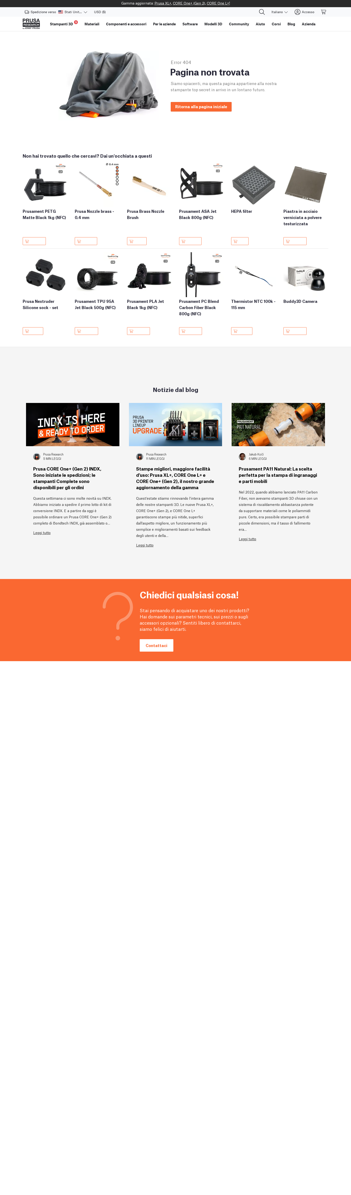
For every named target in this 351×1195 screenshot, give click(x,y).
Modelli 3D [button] (213, 24)
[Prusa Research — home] (31, 23)
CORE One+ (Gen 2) (189, 2)
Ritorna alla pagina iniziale (201, 106)
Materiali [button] (92, 24)
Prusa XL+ (162, 2)
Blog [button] (291, 24)
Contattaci (156, 645)
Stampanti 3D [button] (63, 23)
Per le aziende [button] (164, 24)
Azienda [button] (308, 24)
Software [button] (190, 24)
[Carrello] (324, 12)
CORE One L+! (218, 2)
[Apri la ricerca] (262, 12)
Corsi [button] (276, 24)
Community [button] (239, 24)
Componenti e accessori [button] (126, 24)
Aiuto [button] (260, 24)
